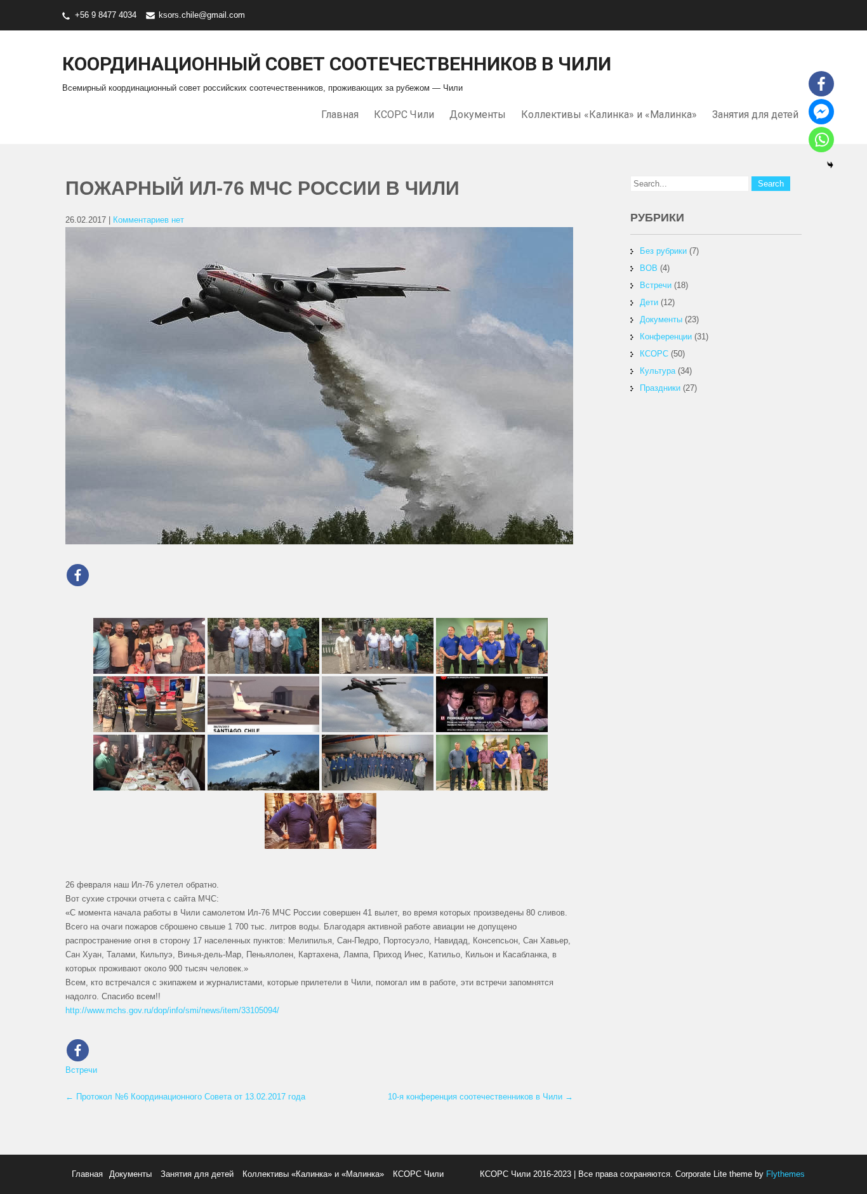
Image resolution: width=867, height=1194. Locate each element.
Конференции (666, 336)
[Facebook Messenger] (821, 111)
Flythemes (784, 1174)
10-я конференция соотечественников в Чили (480, 1096)
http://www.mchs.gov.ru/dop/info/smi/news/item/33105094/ (172, 1010)
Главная (340, 114)
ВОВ (649, 268)
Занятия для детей (755, 114)
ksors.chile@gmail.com (202, 15)
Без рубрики (663, 251)
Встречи (81, 1070)
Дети (649, 302)
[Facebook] (78, 575)
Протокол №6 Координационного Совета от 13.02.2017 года (185, 1096)
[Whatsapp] (821, 139)
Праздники (660, 388)
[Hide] (830, 165)
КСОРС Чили (404, 114)
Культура (657, 371)
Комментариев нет (148, 220)
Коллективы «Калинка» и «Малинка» (609, 114)
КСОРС (654, 353)
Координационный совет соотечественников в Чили (336, 64)
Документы (477, 114)
